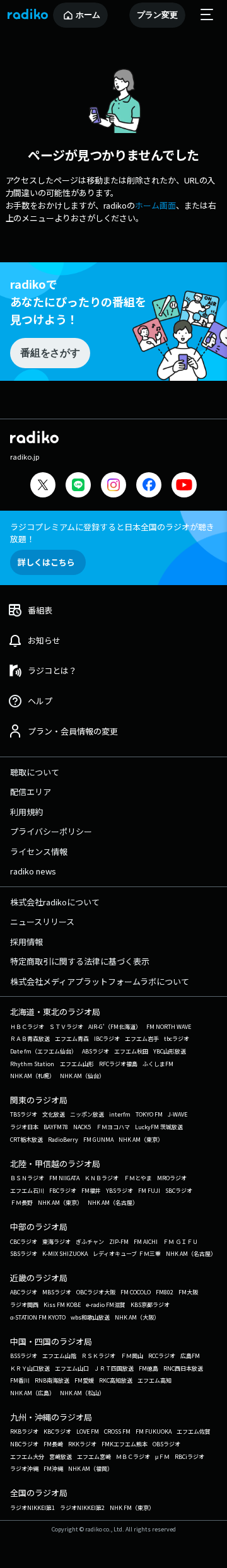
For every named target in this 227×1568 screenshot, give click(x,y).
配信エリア (30, 792)
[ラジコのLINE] (78, 486)
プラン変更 (157, 15)
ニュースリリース (42, 921)
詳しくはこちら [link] (46, 562)
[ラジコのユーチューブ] (184, 486)
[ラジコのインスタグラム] (113, 484)
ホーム (88, 15)
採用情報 (26, 942)
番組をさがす (49, 352)
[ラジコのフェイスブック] (148, 486)
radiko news (33, 871)
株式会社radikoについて (55, 902)
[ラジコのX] (42, 486)
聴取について (34, 772)
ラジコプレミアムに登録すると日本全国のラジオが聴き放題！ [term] (112, 533)
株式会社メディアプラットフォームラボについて (99, 981)
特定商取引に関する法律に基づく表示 (79, 961)
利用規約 (26, 812)
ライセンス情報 (38, 851)
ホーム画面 (155, 205)
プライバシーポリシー (51, 831)
